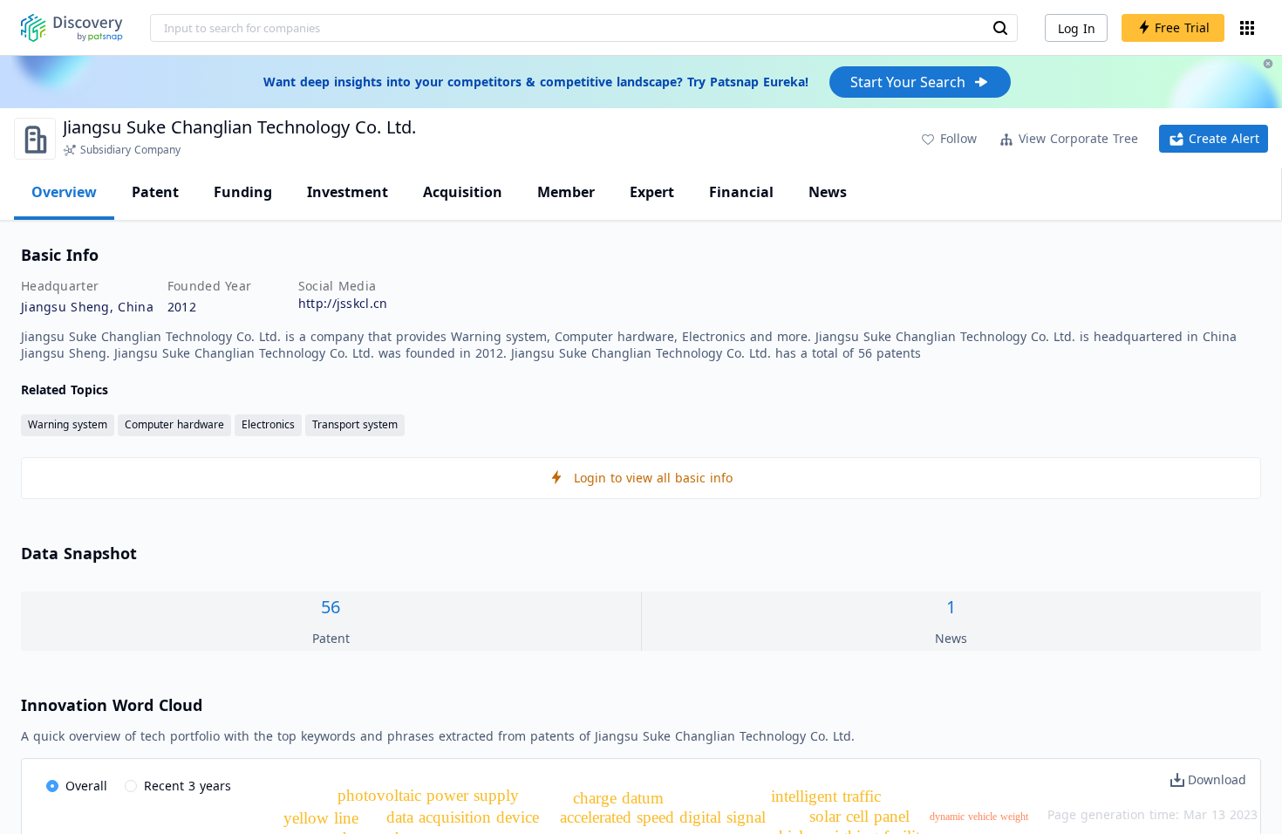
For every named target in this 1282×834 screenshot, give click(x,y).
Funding (243, 192)
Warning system (67, 424)
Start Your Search (907, 82)
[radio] (76, 786)
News (827, 192)
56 (330, 607)
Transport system (355, 424)
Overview (64, 192)
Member (566, 192)
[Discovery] (72, 28)
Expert (652, 192)
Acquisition (462, 192)
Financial (741, 192)
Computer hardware (174, 424)
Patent (155, 192)
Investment (347, 192)
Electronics (268, 424)
